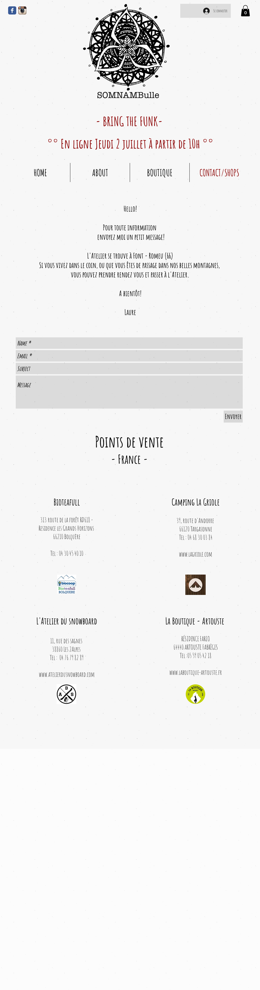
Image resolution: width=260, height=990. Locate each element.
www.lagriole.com (195, 554)
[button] (245, 10)
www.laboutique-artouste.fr (195, 672)
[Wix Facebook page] (12, 10)
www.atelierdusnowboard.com (67, 674)
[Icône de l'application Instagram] (22, 10)
